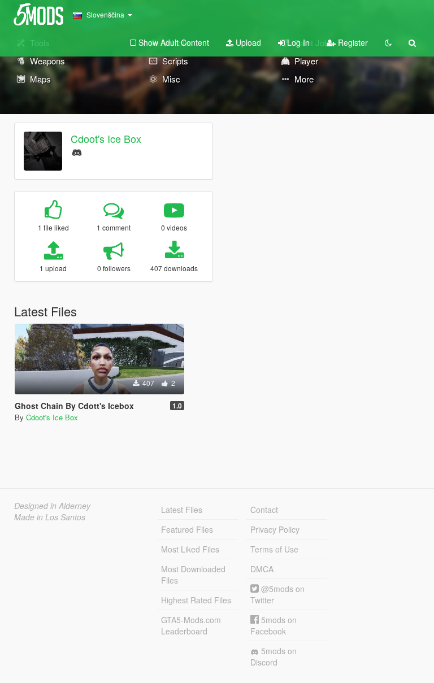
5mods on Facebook (273, 625)
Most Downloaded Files (193, 574)
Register (352, 42)
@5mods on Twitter (277, 594)
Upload (247, 42)
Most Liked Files (190, 549)
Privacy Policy (275, 529)
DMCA (262, 569)
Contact (264, 509)
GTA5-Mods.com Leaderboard (191, 625)
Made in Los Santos (49, 517)
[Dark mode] (388, 42)
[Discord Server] (77, 151)
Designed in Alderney (52, 505)
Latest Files (181, 509)
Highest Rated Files (196, 600)
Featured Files (187, 529)
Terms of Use (274, 549)
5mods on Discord (273, 656)
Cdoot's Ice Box (106, 138)
